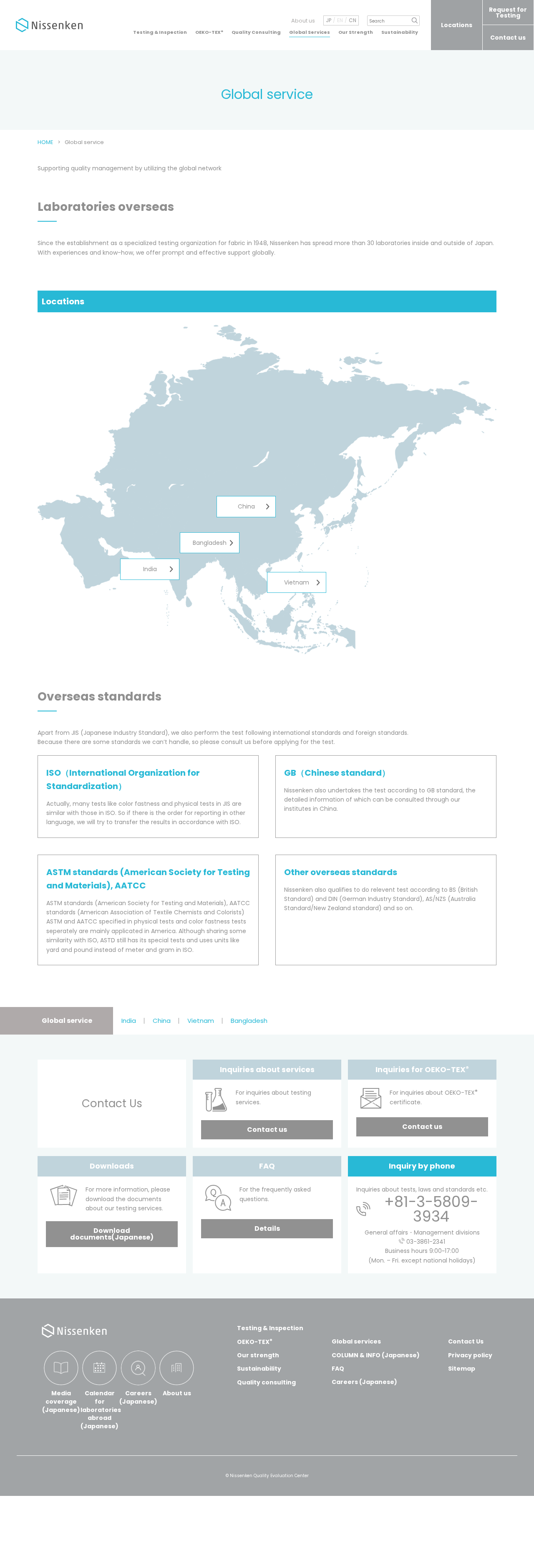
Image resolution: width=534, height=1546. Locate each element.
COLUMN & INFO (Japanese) (376, 1355)
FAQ (338, 1368)
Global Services (309, 32)
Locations (456, 25)
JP (328, 20)
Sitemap (461, 1368)
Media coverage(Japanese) (61, 1401)
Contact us (508, 37)
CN (352, 20)
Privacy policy (470, 1355)
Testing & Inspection (160, 32)
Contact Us (466, 1341)
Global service (67, 1020)
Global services (356, 1341)
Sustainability (399, 32)
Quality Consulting (256, 32)
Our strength (258, 1355)
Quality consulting (266, 1382)
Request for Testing (508, 12)
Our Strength (355, 32)
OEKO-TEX (209, 32)
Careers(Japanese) (138, 1397)
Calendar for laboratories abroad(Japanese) (100, 1409)
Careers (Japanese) (364, 1382)
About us (303, 20)
